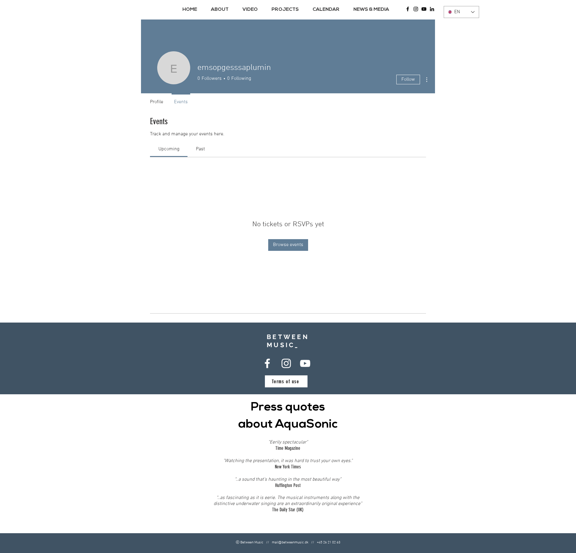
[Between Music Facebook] (408, 9)
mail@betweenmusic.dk (290, 542)
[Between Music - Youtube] (424, 9)
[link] (168, 149)
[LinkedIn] (432, 9)
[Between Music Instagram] (416, 9)
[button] (222, 9)
